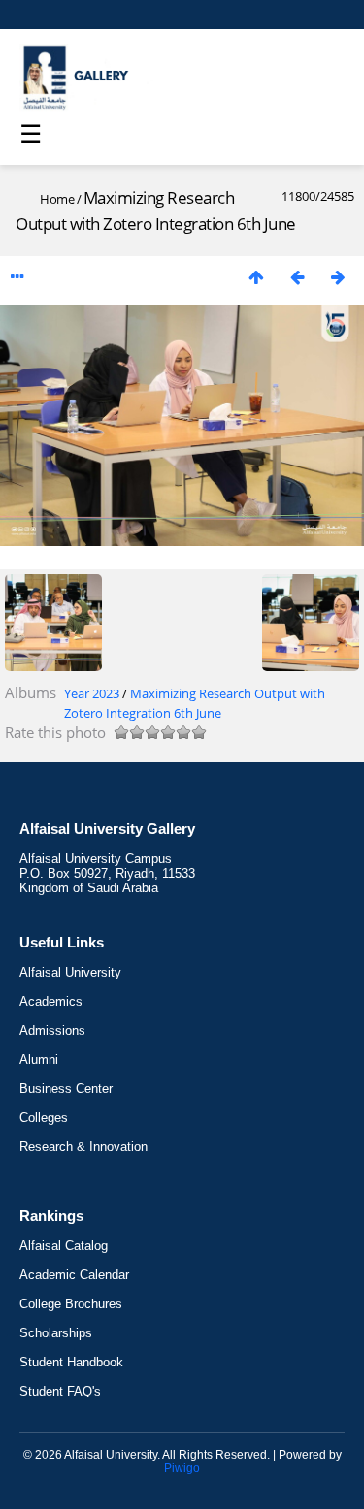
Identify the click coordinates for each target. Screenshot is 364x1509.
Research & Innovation (83, 1147)
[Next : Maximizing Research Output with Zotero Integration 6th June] (337, 277)
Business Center (66, 1088)
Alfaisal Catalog (63, 1245)
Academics (51, 1001)
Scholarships (55, 1333)
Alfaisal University (70, 972)
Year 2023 (91, 693)
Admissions (52, 1030)
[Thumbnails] (256, 277)
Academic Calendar (74, 1275)
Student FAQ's (60, 1391)
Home (57, 199)
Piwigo (182, 1468)
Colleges (43, 1117)
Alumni (38, 1059)
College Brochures (70, 1304)
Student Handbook (71, 1362)
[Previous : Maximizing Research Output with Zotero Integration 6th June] (297, 277)
